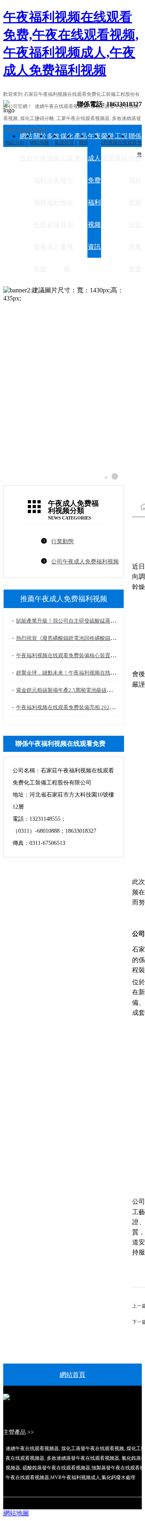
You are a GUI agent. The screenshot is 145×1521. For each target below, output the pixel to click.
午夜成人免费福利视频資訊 (94, 191)
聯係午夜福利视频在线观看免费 (134, 202)
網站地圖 (16, 1513)
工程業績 (121, 146)
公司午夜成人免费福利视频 (85, 562)
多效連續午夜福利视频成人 (53, 191)
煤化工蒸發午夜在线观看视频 (66, 202)
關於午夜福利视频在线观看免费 (39, 202)
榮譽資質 (107, 146)
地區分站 (15, 142)
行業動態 (62, 541)
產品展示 (80, 146)
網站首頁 (26, 146)
